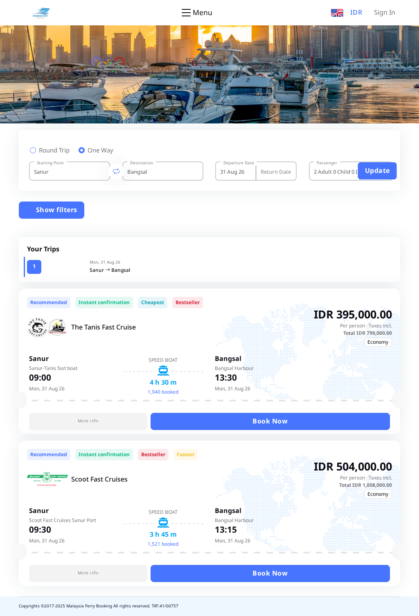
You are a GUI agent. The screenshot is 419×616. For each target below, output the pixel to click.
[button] (337, 13)
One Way (100, 150)
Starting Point (50, 163)
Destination (141, 163)
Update (377, 171)
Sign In (384, 13)
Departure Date (238, 163)
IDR (356, 13)
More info (88, 421)
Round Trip (54, 150)
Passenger (327, 163)
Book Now (270, 421)
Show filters (55, 210)
